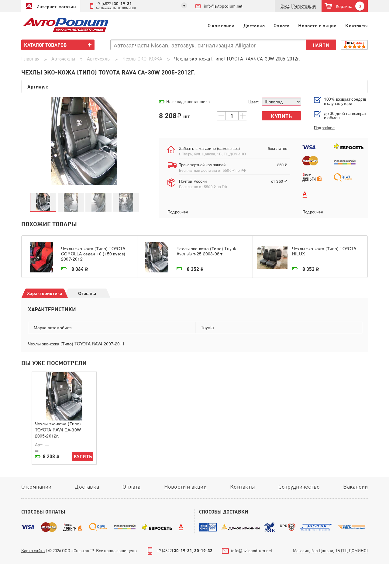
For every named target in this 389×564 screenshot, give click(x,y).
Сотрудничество (299, 486)
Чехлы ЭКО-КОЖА (142, 59)
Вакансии (355, 486)
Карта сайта (33, 550)
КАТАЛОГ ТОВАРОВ (45, 45)
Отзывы (87, 293)
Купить (281, 116)
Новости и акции (317, 26)
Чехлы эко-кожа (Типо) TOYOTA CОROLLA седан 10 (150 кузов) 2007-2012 (93, 253)
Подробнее (177, 212)
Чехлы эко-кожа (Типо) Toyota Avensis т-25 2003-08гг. (207, 251)
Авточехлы (63, 59)
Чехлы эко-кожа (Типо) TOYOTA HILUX (324, 251)
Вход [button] (285, 6)
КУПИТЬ (83, 456)
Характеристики (45, 293)
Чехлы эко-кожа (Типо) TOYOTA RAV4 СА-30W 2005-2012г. (58, 429)
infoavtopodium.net (223, 6)
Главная (30, 59)
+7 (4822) (116, 5)
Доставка (254, 26)
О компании (221, 26)
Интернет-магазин (56, 6)
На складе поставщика (188, 101)
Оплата (281, 26)
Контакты (356, 26)
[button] (304, 6)
